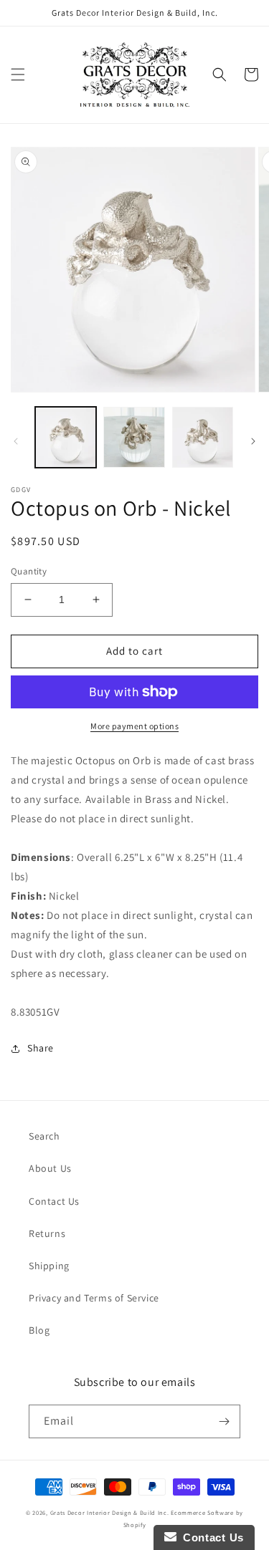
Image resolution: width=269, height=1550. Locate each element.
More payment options (134, 726)
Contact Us (54, 1201)
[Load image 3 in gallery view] (202, 437)
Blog (39, 1330)
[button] (18, 74)
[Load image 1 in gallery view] (65, 437)
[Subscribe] (224, 1421)
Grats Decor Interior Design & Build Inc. (109, 1512)
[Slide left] (16, 441)
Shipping (49, 1265)
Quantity (29, 571)
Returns (47, 1233)
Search (44, 1136)
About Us (50, 1168)
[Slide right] (253, 441)
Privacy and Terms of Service (94, 1297)
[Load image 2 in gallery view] (133, 437)
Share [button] (40, 1047)
